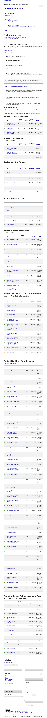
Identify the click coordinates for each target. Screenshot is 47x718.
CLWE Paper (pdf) (9, 683)
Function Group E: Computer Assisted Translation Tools (14, 94)
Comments (15, 664)
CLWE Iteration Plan (13, 8)
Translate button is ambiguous (12, 587)
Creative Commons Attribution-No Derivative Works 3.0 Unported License (21, 712)
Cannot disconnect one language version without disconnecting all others (13, 542)
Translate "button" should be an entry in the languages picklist (12, 193)
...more (15, 694)
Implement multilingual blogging (12, 520)
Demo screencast (9, 675)
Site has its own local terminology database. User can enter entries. (12, 320)
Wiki (6, 716)
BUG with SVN (9, 275)
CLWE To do (8, 678)
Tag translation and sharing (12, 220)
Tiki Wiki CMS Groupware (25, 714)
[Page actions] (42, 6)
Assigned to (31, 168)
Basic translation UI (10, 156)
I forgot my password (29, 692)
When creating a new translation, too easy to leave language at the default (13, 583)
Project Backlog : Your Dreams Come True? (13, 27)
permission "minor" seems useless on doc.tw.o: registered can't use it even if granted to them (13, 486)
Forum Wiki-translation (10, 679)
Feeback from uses (8, 15)
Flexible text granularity (11, 648)
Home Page (8, 673)
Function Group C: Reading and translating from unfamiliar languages (16, 73)
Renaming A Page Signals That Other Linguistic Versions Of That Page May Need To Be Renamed (13, 438)
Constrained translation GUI (12, 391)
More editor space (10, 605)
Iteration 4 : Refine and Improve (13, 25)
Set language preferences (11, 174)
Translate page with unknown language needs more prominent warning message (13, 245)
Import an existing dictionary (12, 314)
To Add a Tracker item (8, 50)
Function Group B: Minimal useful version (11, 68)
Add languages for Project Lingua (13, 510)
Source (10, 664)
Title (7, 120)
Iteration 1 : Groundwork (12, 21)
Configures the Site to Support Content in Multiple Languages (12, 148)
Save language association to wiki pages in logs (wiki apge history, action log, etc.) (13, 553)
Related (6, 30)
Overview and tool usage (9, 16)
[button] (40, 6)
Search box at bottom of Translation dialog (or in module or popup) (12, 305)
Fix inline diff (9, 515)
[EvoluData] (17, 714)
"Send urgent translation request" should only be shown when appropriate (13, 454)
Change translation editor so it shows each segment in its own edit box (12, 333)
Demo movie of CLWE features (12, 427)
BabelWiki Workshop (9, 680)
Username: (28, 682)
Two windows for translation (12, 613)
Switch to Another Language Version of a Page (11, 124)
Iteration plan (7, 19)
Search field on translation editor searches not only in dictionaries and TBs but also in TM (12, 343)
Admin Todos (12, 10)
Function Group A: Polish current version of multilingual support (15, 62)
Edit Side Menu (7, 686)
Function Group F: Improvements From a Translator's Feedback (17, 29)
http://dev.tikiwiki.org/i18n (8, 662)
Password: (28, 687)
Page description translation (12, 474)
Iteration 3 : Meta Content (12, 24)
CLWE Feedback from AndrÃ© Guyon (13, 38)
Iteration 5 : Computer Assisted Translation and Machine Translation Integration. (22, 26)
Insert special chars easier (11, 625)
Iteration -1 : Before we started (13, 20)
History (5, 664)
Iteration (26, 120)
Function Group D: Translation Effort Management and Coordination (16, 86)
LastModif (37, 120)
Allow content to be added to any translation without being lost (12, 184)
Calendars (14, 716)
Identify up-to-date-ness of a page (13, 239)
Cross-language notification (12, 375)
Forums (10, 716)
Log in (34, 694)
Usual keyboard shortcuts (11, 644)
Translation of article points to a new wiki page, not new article (12, 209)
